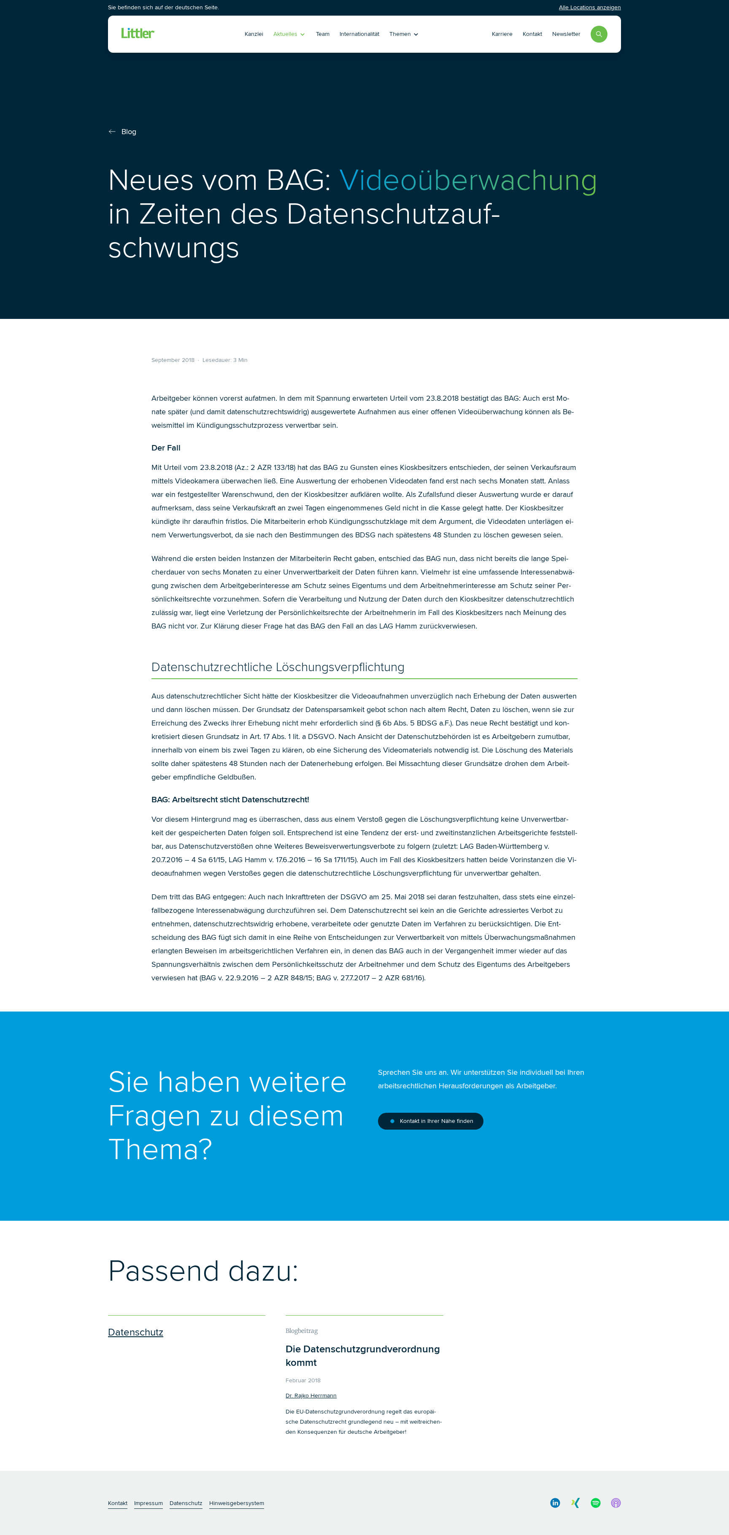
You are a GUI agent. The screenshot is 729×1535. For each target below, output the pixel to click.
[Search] (599, 34)
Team (322, 34)
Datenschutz (186, 1503)
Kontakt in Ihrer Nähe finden (436, 1121)
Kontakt (532, 34)
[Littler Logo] (170, 34)
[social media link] (555, 1503)
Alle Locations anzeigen (590, 7)
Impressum (148, 1503)
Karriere (502, 34)
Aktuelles (285, 34)
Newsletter (566, 34)
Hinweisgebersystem (236, 1503)
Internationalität (359, 34)
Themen (400, 34)
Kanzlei (254, 34)
